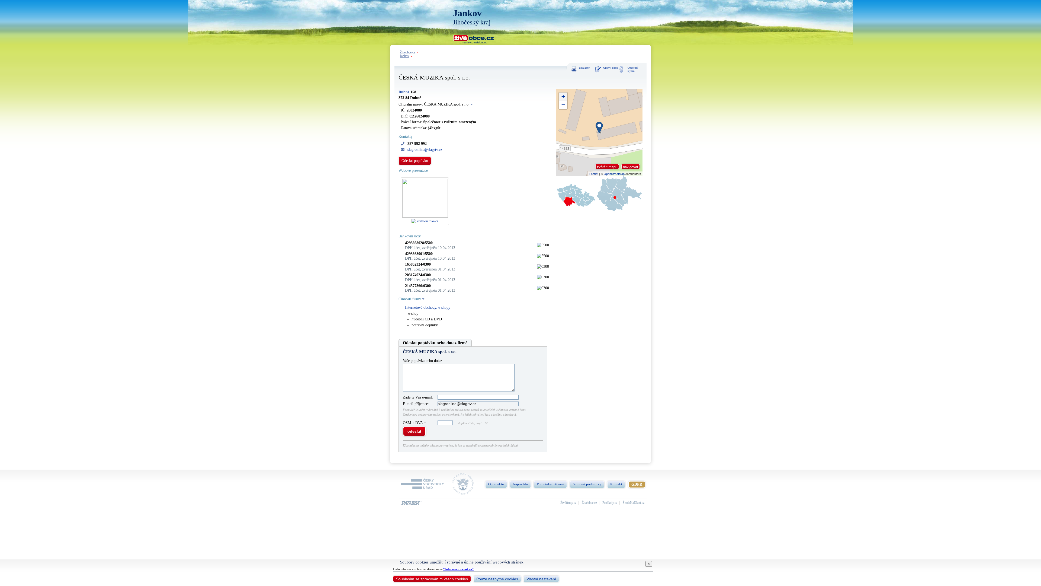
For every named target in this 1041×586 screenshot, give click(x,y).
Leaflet (593, 173)
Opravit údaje (610, 67)
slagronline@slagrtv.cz (424, 150)
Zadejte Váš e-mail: (418, 397)
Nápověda (520, 484)
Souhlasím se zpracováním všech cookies (432, 579)
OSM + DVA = (415, 423)
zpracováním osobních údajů (499, 445)
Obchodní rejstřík (633, 69)
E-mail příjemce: (416, 404)
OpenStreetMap (614, 173)
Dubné (404, 92)
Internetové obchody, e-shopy (427, 307)
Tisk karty (584, 67)
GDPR (636, 484)
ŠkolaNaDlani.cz (633, 503)
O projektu (496, 484)
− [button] (563, 104)
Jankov (404, 56)
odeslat (414, 431)
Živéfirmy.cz (568, 503)
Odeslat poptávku (414, 161)
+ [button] (563, 96)
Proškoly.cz (609, 503)
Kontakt (616, 484)
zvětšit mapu (607, 166)
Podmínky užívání (550, 484)
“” (458, 569)
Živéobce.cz (407, 52)
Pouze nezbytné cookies (497, 579)
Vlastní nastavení (541, 579)
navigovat (630, 166)
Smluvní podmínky (587, 484)
